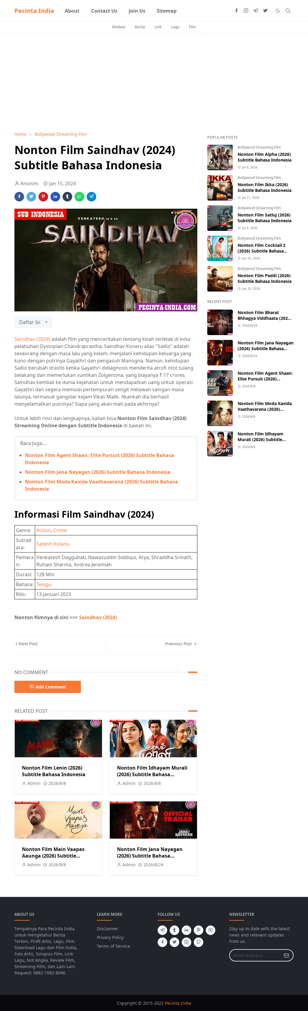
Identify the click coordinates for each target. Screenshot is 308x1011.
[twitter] (265, 10)
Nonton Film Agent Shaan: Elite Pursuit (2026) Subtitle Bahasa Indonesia (265, 378)
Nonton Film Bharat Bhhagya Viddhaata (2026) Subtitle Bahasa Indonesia (265, 318)
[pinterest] (198, 930)
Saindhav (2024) (32, 339)
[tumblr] (174, 930)
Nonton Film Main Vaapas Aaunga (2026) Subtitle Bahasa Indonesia (53, 856)
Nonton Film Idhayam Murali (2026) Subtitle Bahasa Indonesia (152, 774)
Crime (60, 530)
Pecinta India (34, 11)
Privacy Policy (110, 937)
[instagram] (246, 10)
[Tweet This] (31, 196)
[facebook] (236, 10)
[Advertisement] (105, 82)
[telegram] (255, 10)
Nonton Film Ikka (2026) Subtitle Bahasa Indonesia (264, 187)
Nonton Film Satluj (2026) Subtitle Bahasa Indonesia (264, 217)
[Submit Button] (286, 955)
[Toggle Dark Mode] (278, 11)
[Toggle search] (288, 10)
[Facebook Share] (19, 196)
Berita (140, 26)
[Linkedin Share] (55, 196)
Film (192, 26)
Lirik (158, 26)
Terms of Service (113, 946)
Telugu (44, 584)
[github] (198, 942)
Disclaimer (107, 928)
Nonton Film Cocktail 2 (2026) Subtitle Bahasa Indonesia (261, 250)
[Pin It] (43, 196)
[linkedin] (186, 930)
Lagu (175, 26)
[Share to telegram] (91, 196)
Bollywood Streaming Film (259, 147)
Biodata (118, 26)
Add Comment (50, 687)
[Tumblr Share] (67, 196)
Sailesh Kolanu (52, 543)
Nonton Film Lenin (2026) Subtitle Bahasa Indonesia (53, 771)
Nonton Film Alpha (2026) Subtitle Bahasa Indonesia (264, 157)
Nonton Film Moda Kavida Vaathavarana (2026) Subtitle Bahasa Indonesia (265, 409)
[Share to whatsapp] (79, 196)
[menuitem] (72, 11)
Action (43, 530)
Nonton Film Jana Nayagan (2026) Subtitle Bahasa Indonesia (97, 472)
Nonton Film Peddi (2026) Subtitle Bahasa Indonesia (264, 278)
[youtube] (210, 930)
